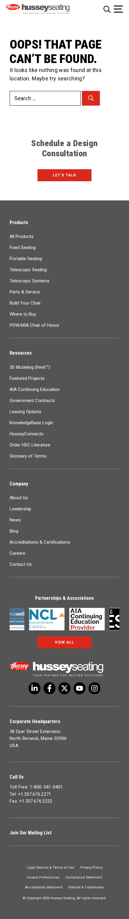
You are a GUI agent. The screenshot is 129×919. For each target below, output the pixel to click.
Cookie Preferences (43, 877)
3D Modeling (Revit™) (30, 367)
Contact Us (21, 564)
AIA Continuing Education (35, 389)
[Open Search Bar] (107, 9)
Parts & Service (25, 292)
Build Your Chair (25, 303)
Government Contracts (32, 400)
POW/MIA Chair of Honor (34, 325)
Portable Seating (26, 258)
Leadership (20, 509)
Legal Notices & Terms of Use (50, 867)
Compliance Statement (83, 877)
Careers (17, 553)
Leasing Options (25, 411)
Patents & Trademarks (86, 887)
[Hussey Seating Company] (46, 9)
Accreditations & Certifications (40, 542)
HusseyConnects (27, 434)
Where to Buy (23, 314)
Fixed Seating (23, 247)
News (15, 520)
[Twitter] (34, 688)
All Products (22, 236)
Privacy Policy (91, 867)
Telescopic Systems (30, 281)
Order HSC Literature (30, 445)
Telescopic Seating (28, 269)
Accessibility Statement (43, 887)
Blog (14, 531)
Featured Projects (27, 378)
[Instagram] (94, 688)
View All (64, 642)
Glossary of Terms (28, 456)
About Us (19, 497)
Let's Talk (64, 175)
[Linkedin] (80, 688)
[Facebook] (50, 688)
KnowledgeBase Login (31, 422)
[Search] (91, 98)
